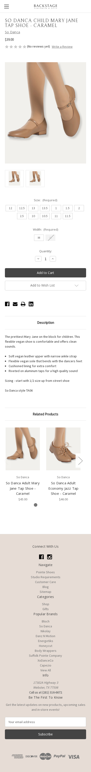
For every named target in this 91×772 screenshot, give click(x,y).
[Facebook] (7, 304)
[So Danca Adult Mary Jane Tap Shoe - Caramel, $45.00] (23, 448)
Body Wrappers (45, 651)
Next (80, 461)
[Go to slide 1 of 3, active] (35, 505)
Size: (45, 200)
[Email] (15, 304)
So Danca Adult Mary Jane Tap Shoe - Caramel (23, 488)
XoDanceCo (45, 660)
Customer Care (45, 582)
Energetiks (45, 641)
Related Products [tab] (45, 414)
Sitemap (45, 592)
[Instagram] (49, 556)
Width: (45, 229)
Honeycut (45, 646)
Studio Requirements (45, 577)
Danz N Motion (45, 636)
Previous (6, 461)
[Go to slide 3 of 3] (50, 505)
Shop (45, 604)
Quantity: (45, 251)
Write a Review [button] (62, 46)
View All (45, 670)
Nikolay (46, 631)
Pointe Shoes (45, 572)
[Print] (23, 304)
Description (45, 322)
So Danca (45, 626)
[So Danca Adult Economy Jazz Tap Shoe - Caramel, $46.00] (63, 448)
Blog (45, 587)
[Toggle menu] (6, 6)
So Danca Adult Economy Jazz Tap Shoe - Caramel (63, 488)
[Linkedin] (31, 304)
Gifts (45, 609)
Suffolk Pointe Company (45, 655)
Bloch (45, 621)
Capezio (45, 665)
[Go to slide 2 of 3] (43, 505)
